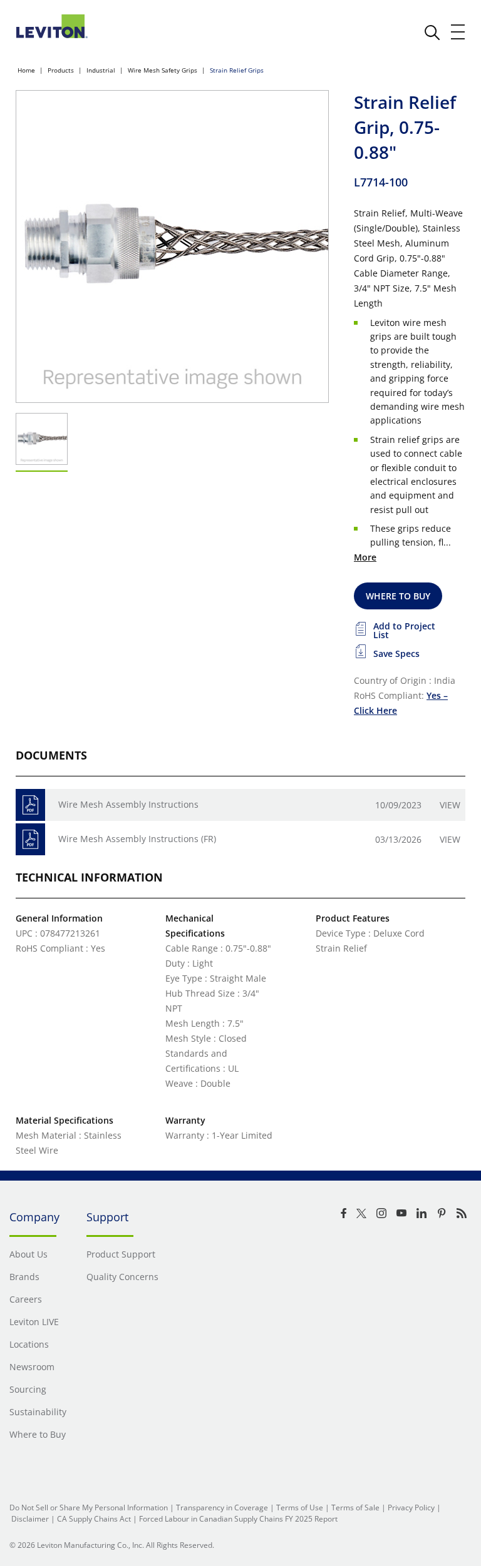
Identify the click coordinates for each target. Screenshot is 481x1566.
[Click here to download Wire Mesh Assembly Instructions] (30, 805)
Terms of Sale (355, 1507)
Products (61, 70)
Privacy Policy (411, 1507)
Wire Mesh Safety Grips (162, 70)
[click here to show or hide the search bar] (432, 32)
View (450, 805)
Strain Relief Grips (237, 70)
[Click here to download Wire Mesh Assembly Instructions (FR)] (30, 839)
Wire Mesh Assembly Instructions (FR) (137, 839)
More (365, 557)
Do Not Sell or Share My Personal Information (88, 1507)
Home (26, 70)
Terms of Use (299, 1507)
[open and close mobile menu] (458, 31)
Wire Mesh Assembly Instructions (128, 804)
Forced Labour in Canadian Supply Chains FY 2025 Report (238, 1518)
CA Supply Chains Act (94, 1518)
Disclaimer (30, 1518)
